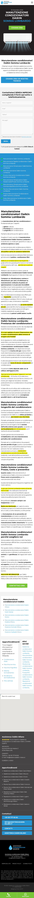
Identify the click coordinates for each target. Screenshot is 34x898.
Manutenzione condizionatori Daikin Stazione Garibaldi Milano (17, 631)
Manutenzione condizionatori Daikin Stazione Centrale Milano (17, 626)
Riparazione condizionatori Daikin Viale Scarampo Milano (15, 792)
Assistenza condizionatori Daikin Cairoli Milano (17, 771)
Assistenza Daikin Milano (15, 833)
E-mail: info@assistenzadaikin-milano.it (13, 757)
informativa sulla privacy (26, 136)
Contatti (8, 828)
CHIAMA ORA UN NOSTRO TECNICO (17, 80)
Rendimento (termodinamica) (9, 676)
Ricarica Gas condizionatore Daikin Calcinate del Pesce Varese (18, 788)
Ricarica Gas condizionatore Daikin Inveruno (17, 784)
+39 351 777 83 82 (11, 817)
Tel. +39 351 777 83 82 (17, 856)
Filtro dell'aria (8, 681)
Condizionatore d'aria (9, 660)
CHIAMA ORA (17, 28)
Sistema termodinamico (9, 671)
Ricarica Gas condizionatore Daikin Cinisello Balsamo (16, 780)
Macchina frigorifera (10, 667)
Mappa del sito (6, 863)
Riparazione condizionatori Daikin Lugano (16, 796)
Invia (6, 141)
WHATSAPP (25, 896)
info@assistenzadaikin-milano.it (15, 823)
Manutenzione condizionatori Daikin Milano (17, 606)
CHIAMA (8, 896)
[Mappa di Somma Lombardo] (17, 713)
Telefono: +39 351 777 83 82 (10, 755)
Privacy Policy (16, 863)
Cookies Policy (27, 863)
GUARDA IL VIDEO (7, 760)
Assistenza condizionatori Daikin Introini (15, 777)
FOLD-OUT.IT (19, 889)
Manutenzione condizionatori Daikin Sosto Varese (17, 611)
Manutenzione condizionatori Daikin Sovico (17, 616)
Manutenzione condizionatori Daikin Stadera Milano (17, 621)
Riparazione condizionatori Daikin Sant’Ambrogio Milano (14, 800)
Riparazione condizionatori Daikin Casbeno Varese (16, 805)
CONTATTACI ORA (17, 586)
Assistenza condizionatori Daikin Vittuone (16, 774)
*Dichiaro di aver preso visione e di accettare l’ (17, 136)
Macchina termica (10, 664)
